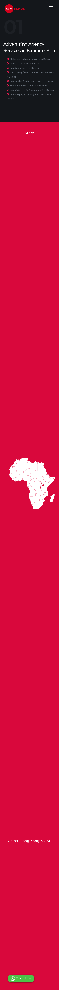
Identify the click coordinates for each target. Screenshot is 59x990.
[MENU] (51, 8)
